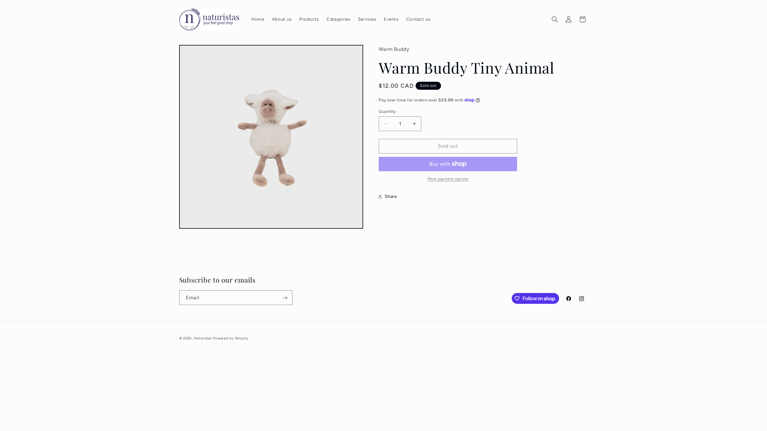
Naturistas (203, 338)
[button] (554, 19)
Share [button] (391, 196)
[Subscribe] (285, 297)
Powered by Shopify (230, 338)
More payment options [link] (448, 179)
